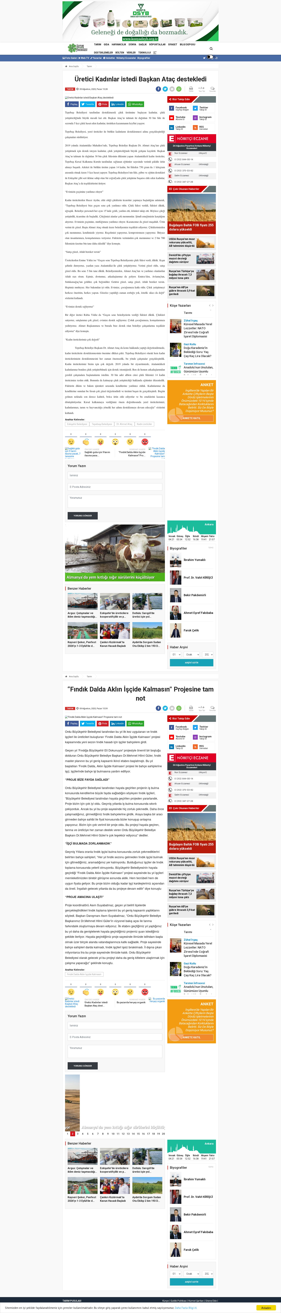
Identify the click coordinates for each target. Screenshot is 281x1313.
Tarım (97, 44)
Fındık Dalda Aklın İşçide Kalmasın (84, 974)
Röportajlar (157, 44)
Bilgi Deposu (187, 44)
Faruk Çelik (191, 630)
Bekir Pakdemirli (195, 595)
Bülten (119, 52)
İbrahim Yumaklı (195, 560)
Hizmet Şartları (196, 1301)
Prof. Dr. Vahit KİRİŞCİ (198, 577)
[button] (210, 305)
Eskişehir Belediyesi (77, 424)
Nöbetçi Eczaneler (126, 58)
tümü (211, 547)
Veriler (131, 52)
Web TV (84, 58)
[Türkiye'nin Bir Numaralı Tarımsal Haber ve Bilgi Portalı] (77, 48)
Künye (165, 1301)
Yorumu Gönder (83, 515)
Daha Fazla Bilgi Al (186, 1308)
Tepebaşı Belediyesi (102, 424)
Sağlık (143, 44)
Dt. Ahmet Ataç (124, 424)
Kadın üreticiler (144, 424)
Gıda (106, 44)
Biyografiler (143, 58)
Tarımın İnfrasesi (194, 347)
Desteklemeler (103, 52)
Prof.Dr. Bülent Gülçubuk (193, 369)
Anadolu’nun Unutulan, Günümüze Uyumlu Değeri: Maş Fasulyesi (198, 355)
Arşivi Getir (191, 662)
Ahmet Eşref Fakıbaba (198, 613)
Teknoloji (144, 52)
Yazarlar (97, 58)
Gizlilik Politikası (179, 1301)
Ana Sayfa (73, 66)
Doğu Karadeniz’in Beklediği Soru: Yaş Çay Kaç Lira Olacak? (197, 335)
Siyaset (172, 44)
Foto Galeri (71, 58)
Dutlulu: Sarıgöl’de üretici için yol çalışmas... (143, 617)
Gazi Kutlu (190, 328)
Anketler (110, 58)
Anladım (266, 1308)
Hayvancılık (119, 44)
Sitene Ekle (211, 1301)
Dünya (132, 44)
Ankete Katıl (192, 418)
